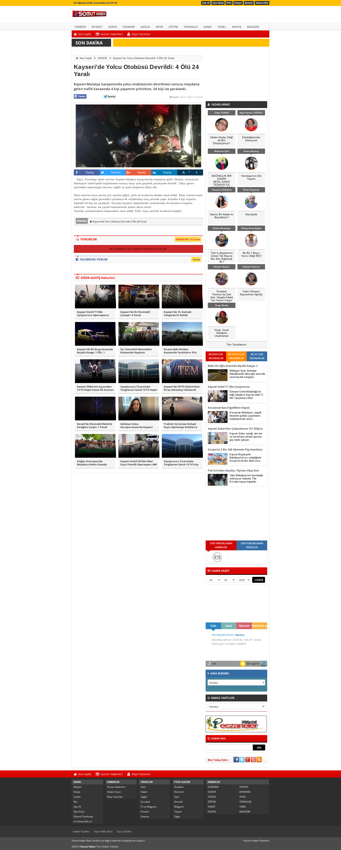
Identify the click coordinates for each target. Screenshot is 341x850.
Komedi (178, 801)
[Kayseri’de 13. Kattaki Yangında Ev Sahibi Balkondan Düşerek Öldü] (182, 296)
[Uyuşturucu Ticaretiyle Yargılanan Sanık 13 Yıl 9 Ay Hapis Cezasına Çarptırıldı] (182, 446)
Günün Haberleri (116, 787)
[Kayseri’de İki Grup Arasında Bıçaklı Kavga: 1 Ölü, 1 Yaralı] (95, 334)
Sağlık (144, 796)
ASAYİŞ (102, 58)
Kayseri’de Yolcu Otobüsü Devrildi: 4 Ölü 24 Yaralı (143, 58)
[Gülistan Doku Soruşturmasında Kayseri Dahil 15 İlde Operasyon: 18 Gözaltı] (138, 408)
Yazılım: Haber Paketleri (256, 840)
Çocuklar (145, 801)
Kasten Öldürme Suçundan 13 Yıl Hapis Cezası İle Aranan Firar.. (95, 388)
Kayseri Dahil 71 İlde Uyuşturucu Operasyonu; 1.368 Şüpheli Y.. (93, 313)
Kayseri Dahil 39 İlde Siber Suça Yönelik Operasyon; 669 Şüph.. (138, 463)
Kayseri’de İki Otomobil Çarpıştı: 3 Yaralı (135, 313)
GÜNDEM (213, 787)
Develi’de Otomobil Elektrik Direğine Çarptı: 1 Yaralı (94, 425)
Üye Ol (206, 3)
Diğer (177, 816)
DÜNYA (212, 792)
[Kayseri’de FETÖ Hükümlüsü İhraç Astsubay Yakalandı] (182, 371)
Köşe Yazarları (115, 796)
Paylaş (90, 172)
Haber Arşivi (114, 792)
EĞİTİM (212, 801)
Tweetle (115, 172)
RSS (229, 3)
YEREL (242, 806)
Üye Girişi (218, 3)
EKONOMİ (244, 792)
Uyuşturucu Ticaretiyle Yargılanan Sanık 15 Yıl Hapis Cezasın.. (138, 388)
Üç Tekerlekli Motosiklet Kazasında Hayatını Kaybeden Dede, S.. (136, 351)
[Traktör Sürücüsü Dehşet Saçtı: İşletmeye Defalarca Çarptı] (182, 408)
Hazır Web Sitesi (103, 831)
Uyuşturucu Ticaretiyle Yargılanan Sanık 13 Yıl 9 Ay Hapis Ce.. (181, 463)
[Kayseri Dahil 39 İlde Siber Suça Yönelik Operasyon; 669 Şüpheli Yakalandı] (138, 446)
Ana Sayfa (85, 58)
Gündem (179, 787)
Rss (75, 801)
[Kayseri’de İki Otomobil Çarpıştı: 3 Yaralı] (138, 296)
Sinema (145, 816)
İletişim (78, 787)
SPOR (242, 796)
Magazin (179, 806)
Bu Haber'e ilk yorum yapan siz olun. (138, 249)
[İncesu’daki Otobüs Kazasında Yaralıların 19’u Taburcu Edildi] (182, 334)
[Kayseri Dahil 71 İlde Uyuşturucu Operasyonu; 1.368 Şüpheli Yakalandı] (95, 296)
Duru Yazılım (124, 831)
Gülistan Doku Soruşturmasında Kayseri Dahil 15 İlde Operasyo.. (136, 425)
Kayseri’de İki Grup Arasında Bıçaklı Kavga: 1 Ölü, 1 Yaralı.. (95, 351)
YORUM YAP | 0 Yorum (188, 239)
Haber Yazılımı (81, 831)
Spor (143, 787)
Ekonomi (179, 792)
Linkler (77, 796)
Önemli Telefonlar (83, 816)
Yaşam (178, 811)
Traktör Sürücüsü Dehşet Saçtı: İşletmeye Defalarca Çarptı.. (180, 425)
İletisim (249, 3)
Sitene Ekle (262, 3)
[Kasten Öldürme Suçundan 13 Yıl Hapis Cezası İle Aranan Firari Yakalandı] (95, 371)
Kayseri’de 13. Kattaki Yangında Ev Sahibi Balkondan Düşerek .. (177, 313)
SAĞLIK (212, 796)
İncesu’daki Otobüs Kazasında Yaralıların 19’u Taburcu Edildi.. (180, 351)
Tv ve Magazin (148, 806)
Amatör (145, 811)
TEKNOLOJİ (245, 801)
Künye (238, 3)
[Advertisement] (237, 75)
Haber (144, 792)
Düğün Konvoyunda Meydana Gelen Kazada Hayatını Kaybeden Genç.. (93, 463)
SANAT (211, 806)
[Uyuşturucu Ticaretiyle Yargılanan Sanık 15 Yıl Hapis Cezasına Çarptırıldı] (138, 371)
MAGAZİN (244, 811)
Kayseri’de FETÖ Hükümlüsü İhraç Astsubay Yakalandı (182, 388)
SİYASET (243, 787)
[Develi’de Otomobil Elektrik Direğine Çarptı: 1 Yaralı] (95, 408)
